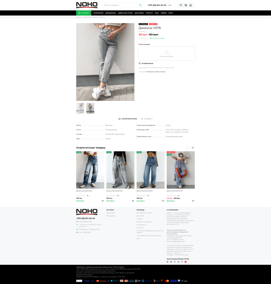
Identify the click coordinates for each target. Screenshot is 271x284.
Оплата (149, 13)
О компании (141, 225)
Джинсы (163, 72)
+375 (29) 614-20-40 (157, 5)
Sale (157, 13)
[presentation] (187, 148)
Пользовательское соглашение (149, 236)
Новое (164, 13)
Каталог (85, 13)
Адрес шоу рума (125, 13)
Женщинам (110, 13)
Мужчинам (98, 13)
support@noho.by (85, 222)
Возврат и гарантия (144, 222)
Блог (171, 13)
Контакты (140, 228)
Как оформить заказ (144, 213)
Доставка (139, 13)
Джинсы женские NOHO (84, 191)
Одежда (157, 72)
